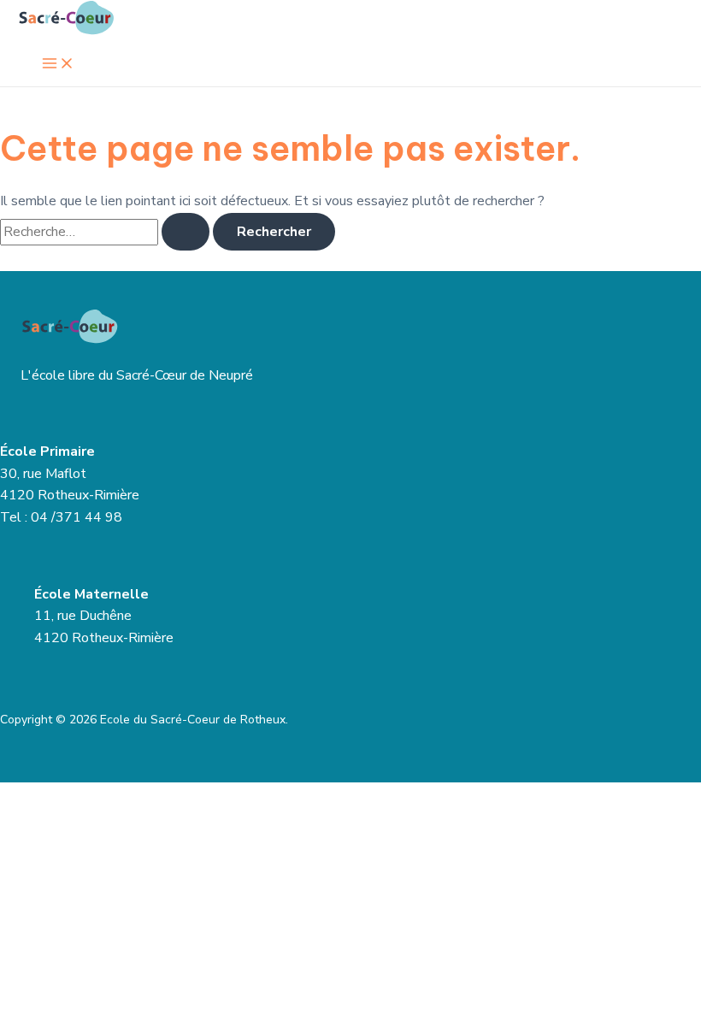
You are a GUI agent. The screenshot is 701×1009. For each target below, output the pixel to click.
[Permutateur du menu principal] (58, 64)
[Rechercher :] (106, 231)
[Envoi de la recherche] (185, 232)
